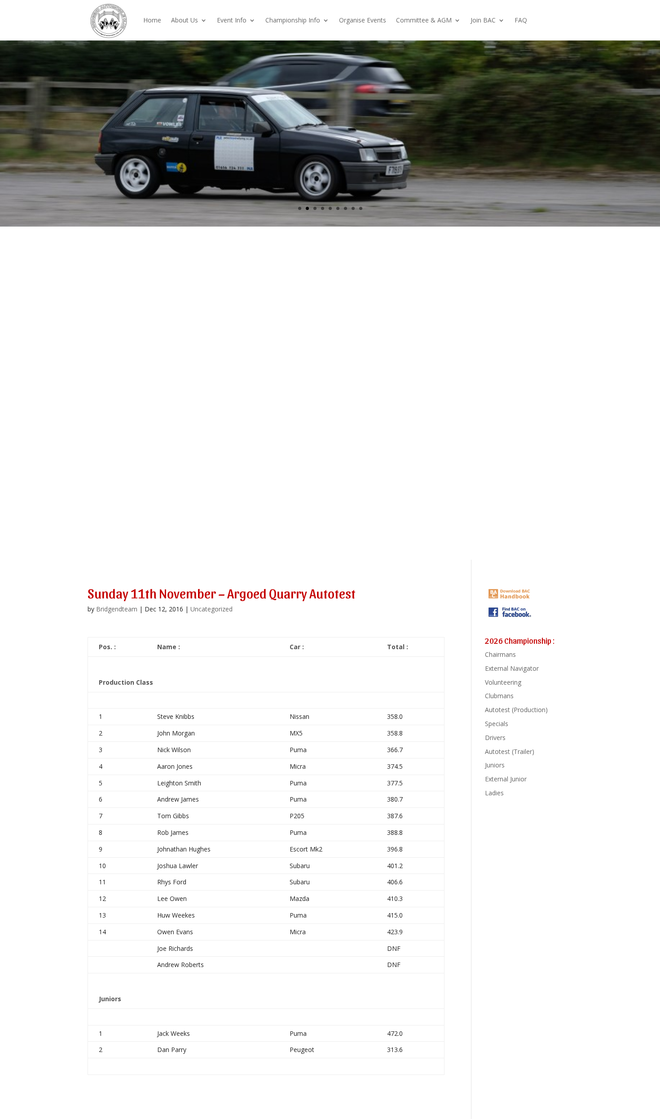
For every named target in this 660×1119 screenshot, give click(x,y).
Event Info (231, 20)
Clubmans (499, 695)
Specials (496, 723)
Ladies (494, 793)
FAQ (521, 20)
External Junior (506, 779)
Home (152, 20)
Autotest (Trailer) (509, 751)
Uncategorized (211, 609)
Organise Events (362, 20)
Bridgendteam (116, 609)
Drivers (495, 737)
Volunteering (503, 682)
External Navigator (512, 668)
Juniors (495, 765)
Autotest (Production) (516, 709)
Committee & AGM (424, 20)
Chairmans (500, 654)
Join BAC (483, 20)
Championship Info (292, 20)
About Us (184, 20)
